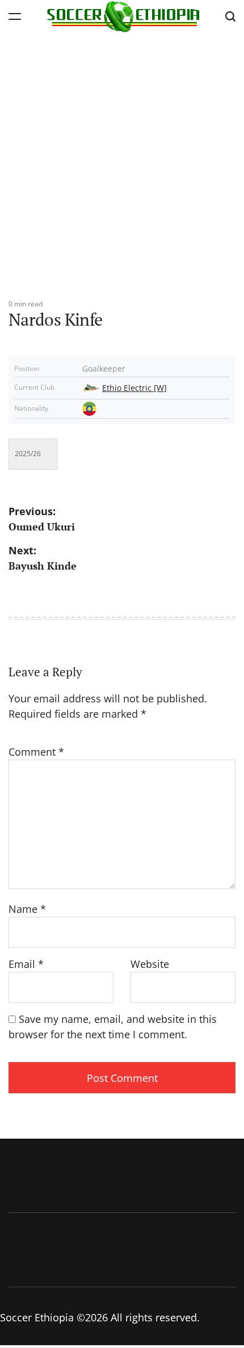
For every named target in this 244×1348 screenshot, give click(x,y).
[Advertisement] (122, 160)
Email (26, 964)
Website (150, 964)
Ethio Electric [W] (134, 388)
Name (27, 909)
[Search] (230, 16)
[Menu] (15, 16)
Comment (36, 752)
